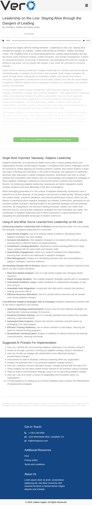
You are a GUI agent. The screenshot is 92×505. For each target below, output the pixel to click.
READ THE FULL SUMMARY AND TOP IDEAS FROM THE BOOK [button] (46, 140)
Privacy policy (31, 460)
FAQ (26, 456)
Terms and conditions (34, 464)
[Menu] (87, 5)
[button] (46, 94)
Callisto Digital (39, 502)
